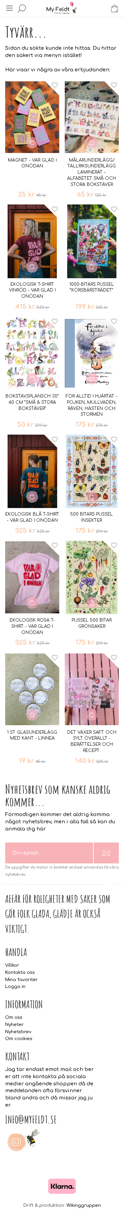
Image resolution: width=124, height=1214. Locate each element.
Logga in (15, 986)
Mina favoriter (21, 979)
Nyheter (14, 1024)
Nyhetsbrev (18, 1031)
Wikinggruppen (83, 1205)
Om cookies (18, 1038)
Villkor (12, 965)
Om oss (13, 1017)
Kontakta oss (20, 972)
